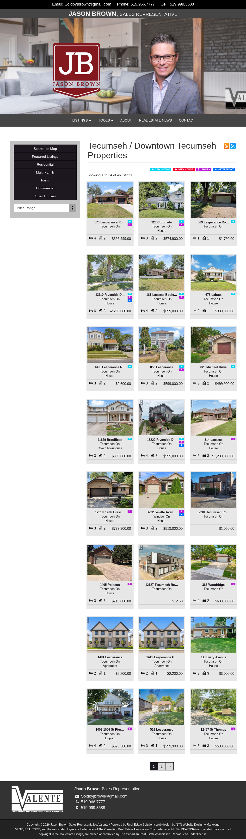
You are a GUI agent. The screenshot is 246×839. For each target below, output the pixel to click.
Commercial (45, 188)
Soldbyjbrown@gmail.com (88, 4)
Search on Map (45, 149)
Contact (187, 120)
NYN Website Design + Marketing (198, 824)
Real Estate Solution (140, 824)
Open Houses (45, 196)
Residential (45, 164)
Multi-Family (45, 172)
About (126, 120)
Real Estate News (155, 120)
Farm (45, 180)
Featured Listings (45, 156)
